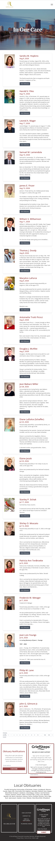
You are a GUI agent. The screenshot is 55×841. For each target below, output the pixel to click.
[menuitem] (26, 812)
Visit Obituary (25, 84)
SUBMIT (43, 832)
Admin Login (35, 838)
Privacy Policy (20, 838)
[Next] (52, 735)
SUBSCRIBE (13, 769)
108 (45, 735)
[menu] (52, 4)
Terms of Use (28, 838)
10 (37, 735)
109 (49, 735)
